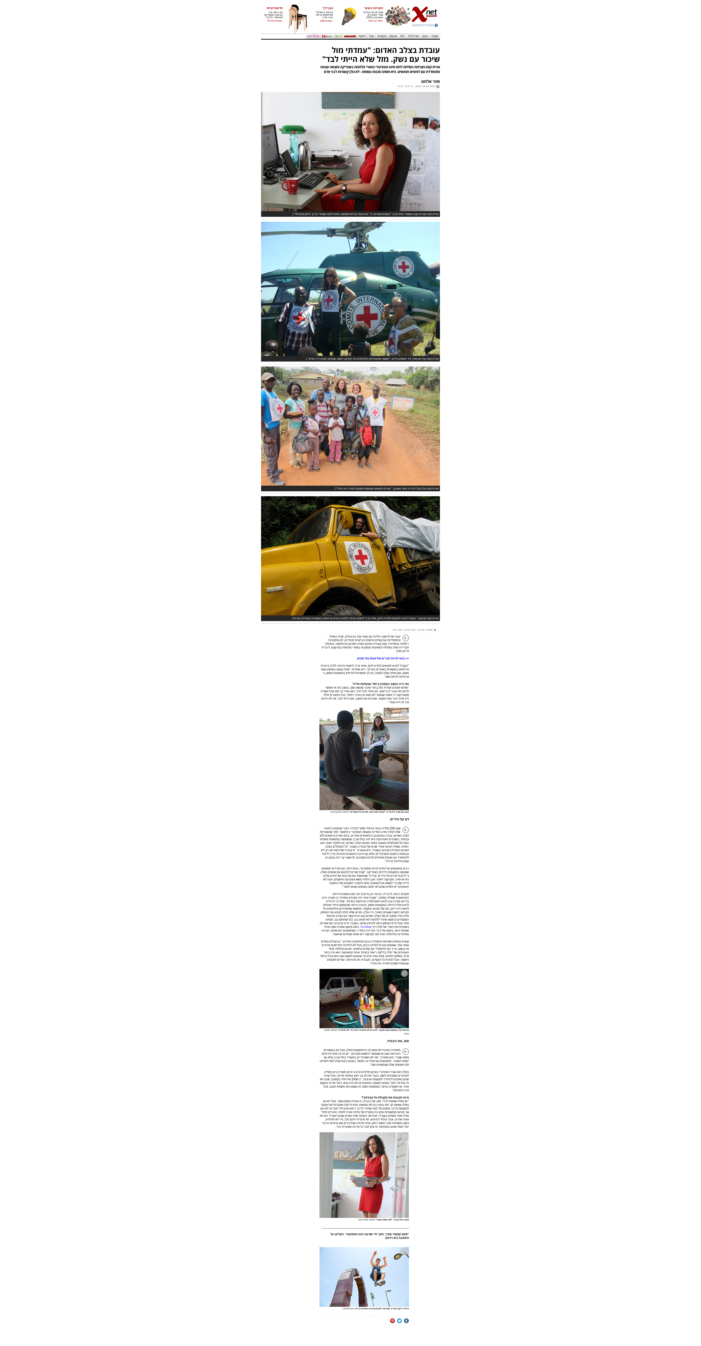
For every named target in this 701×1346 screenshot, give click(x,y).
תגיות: (429, 630)
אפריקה (421, 630)
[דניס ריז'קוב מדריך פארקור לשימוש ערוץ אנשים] (364, 1277)
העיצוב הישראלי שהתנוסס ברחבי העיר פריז (324, 15)
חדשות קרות (275, 8)
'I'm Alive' (366, 926)
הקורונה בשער (373, 8)
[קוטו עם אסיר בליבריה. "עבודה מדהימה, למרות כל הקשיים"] (364, 759)
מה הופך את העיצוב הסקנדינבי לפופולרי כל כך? (273, 15)
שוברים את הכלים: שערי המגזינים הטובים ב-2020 (373, 15)
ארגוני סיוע (397, 630)
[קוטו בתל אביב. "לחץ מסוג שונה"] (364, 1175)
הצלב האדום (409, 630)
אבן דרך (328, 8)
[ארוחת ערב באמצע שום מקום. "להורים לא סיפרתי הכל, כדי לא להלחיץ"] (364, 998)
